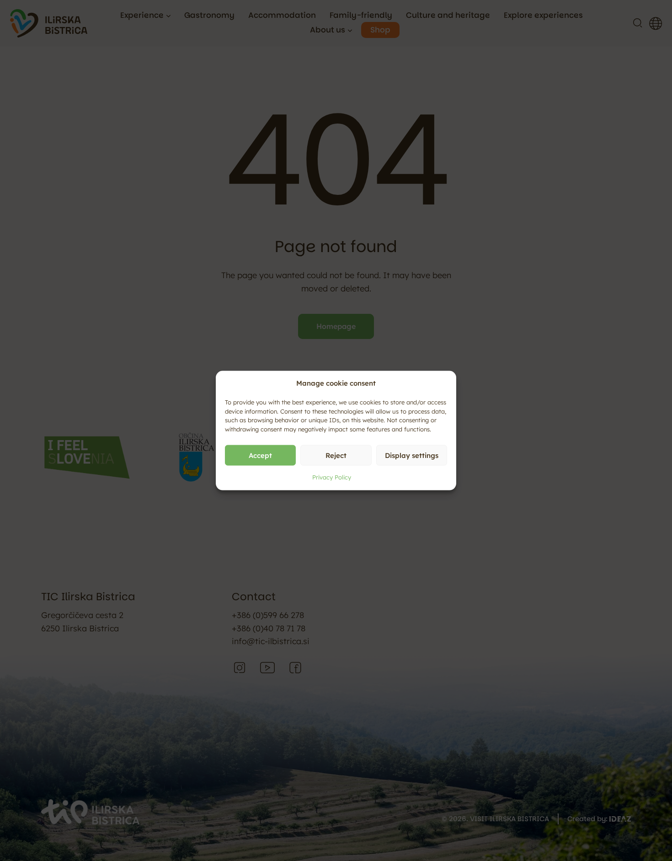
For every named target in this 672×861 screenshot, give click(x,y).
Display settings (411, 455)
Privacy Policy (331, 477)
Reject (336, 455)
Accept (260, 455)
